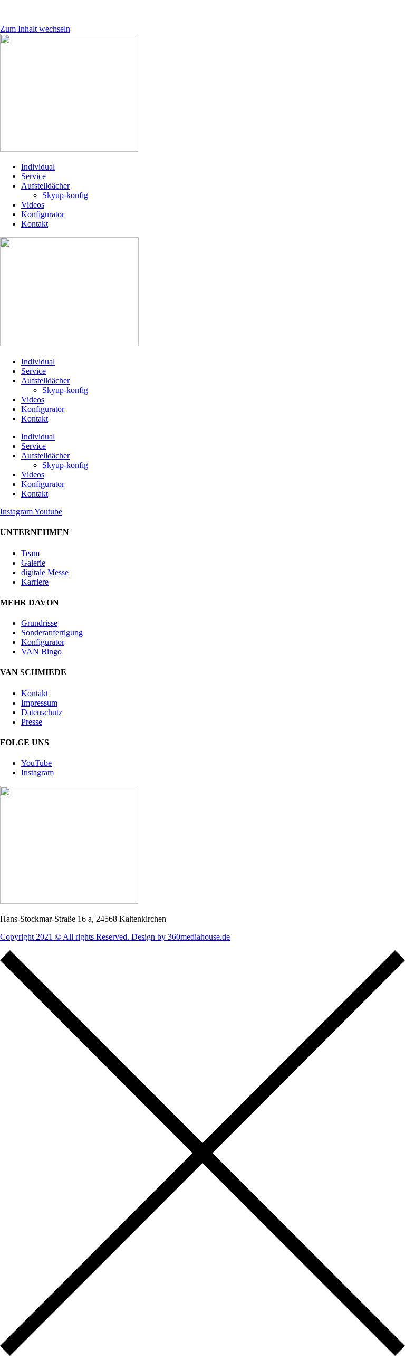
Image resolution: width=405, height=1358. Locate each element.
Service (33, 176)
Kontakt (34, 223)
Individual (38, 166)
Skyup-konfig (65, 195)
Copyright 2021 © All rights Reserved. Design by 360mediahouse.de (115, 936)
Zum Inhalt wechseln (35, 28)
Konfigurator (42, 214)
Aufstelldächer (45, 185)
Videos (32, 204)
